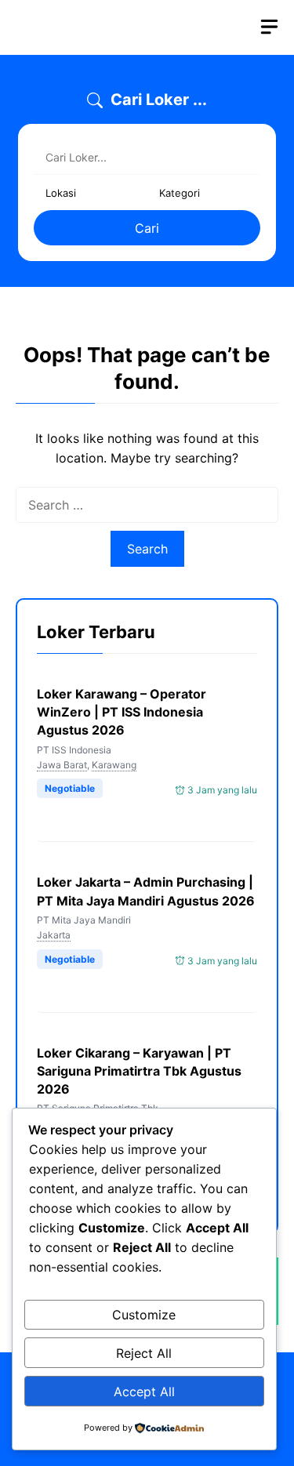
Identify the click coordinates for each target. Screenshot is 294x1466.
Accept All (144, 1391)
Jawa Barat (62, 765)
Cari (147, 228)
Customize (144, 1315)
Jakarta (54, 935)
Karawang (114, 765)
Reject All (144, 1353)
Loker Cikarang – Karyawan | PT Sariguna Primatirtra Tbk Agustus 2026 (139, 1071)
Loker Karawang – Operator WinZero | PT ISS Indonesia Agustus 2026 (121, 712)
